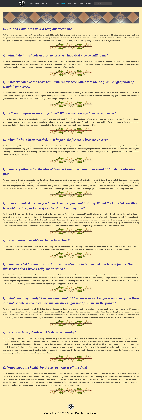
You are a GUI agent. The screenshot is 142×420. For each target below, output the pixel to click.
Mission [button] (56, 3)
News (69, 3)
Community (44, 3)
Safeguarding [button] (88, 3)
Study (50, 3)
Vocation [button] (63, 3)
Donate (81, 3)
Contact (75, 3)
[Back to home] (22, 3)
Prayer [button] (37, 3)
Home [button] (31, 3)
